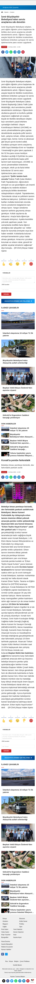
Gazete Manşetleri (7, 944)
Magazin (5, 924)
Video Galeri (5, 932)
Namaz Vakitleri (6, 949)
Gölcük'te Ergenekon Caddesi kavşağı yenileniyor (16, 416)
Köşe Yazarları (5, 934)
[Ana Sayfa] (2, 12)
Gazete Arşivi (17, 937)
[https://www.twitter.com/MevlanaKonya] (6, 954)
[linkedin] (19, 52)
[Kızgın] (31, 261)
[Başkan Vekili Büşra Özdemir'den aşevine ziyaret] (18, 376)
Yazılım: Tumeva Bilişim (17, 976)
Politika (21, 924)
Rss (6, 961)
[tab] (6, 273)
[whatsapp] (10, 52)
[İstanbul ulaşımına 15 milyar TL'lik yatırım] (18, 321)
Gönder (6, 294)
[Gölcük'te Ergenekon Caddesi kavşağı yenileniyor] (18, 403)
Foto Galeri (4, 929)
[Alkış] (10, 261)
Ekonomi (22, 918)
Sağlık (5, 926)
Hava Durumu (5, 941)
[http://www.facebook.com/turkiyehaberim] (2, 954)
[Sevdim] (17, 261)
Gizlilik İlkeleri (17, 965)
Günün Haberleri (18, 932)
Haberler (6, 12)
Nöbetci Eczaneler (7, 947)
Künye (11, 961)
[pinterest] (23, 52)
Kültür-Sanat (23, 921)
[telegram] (15, 52)
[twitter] (6, 52)
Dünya (5, 918)
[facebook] (2, 52)
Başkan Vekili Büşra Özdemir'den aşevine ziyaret (17, 389)
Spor (20, 926)
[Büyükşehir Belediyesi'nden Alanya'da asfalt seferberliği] (18, 349)
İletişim (16, 961)
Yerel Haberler (17, 929)
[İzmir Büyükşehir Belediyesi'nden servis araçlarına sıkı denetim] (18, 67)
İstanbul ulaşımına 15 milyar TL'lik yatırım (18, 334)
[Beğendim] (3, 261)
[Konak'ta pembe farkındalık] (18, 492)
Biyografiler (4, 937)
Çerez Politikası (25, 961)
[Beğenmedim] (24, 261)
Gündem (12, 12)
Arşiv (14, 934)
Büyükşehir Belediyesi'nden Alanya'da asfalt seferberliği (15, 361)
